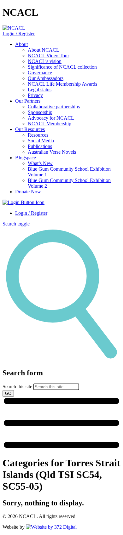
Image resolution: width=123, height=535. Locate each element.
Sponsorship (40, 112)
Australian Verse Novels (52, 152)
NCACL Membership (49, 123)
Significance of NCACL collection (62, 67)
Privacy (35, 95)
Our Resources (30, 129)
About (21, 44)
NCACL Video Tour (48, 55)
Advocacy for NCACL (51, 118)
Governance (40, 72)
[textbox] (61, 383)
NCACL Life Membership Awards (62, 84)
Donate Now (28, 191)
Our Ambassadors (45, 78)
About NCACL (43, 50)
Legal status (39, 89)
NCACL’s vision (45, 61)
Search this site (17, 386)
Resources (38, 135)
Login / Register (19, 33)
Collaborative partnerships (54, 106)
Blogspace (25, 157)
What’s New (40, 163)
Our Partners (27, 101)
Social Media (41, 140)
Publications (40, 146)
